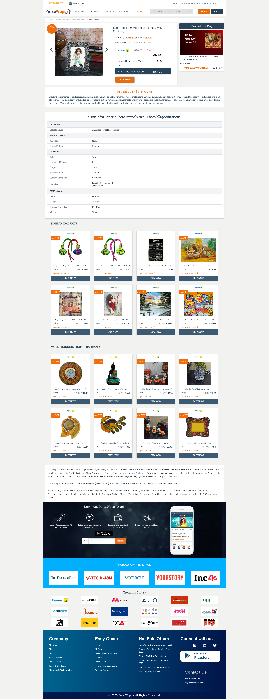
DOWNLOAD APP (217, 3)
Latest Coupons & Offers (106, 653)
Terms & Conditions (57, 666)
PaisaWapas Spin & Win (149, 671)
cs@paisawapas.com (194, 682)
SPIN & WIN (78, 3)
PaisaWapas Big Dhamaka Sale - (155, 645)
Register (203, 11)
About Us (53, 645)
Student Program (102, 670)
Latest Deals (100, 662)
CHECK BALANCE (178, 3)
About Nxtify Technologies (60, 670)
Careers (98, 657)
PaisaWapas (126, 695)
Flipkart (149, 37)
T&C (119, 65)
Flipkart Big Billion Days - (152, 656)
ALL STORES (95, 11)
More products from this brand (75, 347)
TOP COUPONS (124, 11)
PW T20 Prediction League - (154, 667)
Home (97, 645)
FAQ (51, 653)
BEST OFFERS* (139, 11)
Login (216, 11)
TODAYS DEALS (109, 11)
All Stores (99, 649)
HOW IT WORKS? (192, 3)
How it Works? (55, 657)
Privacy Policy (55, 662)
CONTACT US (204, 3)
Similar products (64, 223)
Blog (51, 649)
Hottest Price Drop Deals (106, 666)
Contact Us (196, 672)
